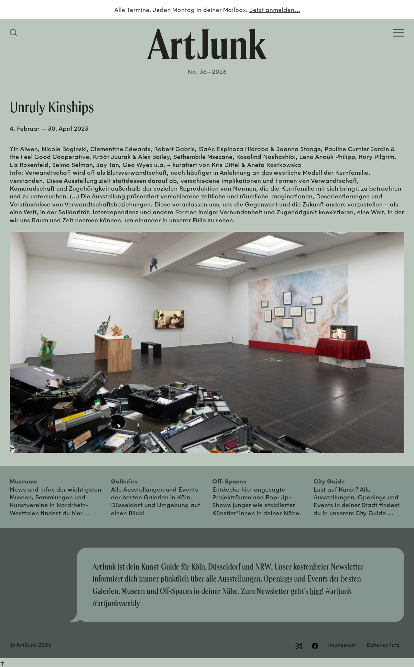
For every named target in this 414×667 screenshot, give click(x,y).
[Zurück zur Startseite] (207, 44)
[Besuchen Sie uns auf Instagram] (299, 645)
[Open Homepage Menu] (398, 33)
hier (316, 590)
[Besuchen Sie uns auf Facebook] (315, 645)
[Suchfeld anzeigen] (14, 33)
